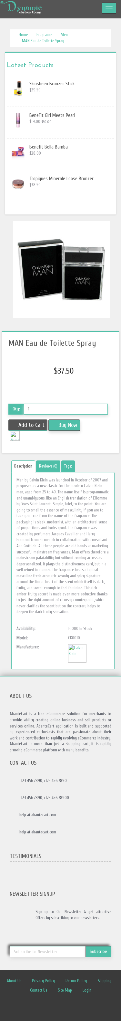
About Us (14, 980)
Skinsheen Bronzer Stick (52, 84)
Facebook (38, 1006)
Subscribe (98, 951)
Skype (98, 1006)
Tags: (68, 466)
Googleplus (86, 1006)
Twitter (50, 1006)
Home (23, 34)
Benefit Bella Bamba (48, 147)
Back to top (110, 1011)
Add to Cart (31, 425)
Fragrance (44, 34)
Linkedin (62, 1006)
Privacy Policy (43, 980)
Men (64, 34)
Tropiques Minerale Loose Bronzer (61, 178)
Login (87, 990)
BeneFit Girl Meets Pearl (52, 115)
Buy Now (67, 425)
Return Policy (76, 980)
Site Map (65, 990)
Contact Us (38, 990)
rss (74, 1006)
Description (23, 466)
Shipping (104, 980)
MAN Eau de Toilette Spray (43, 40)
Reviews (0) (48, 466)
